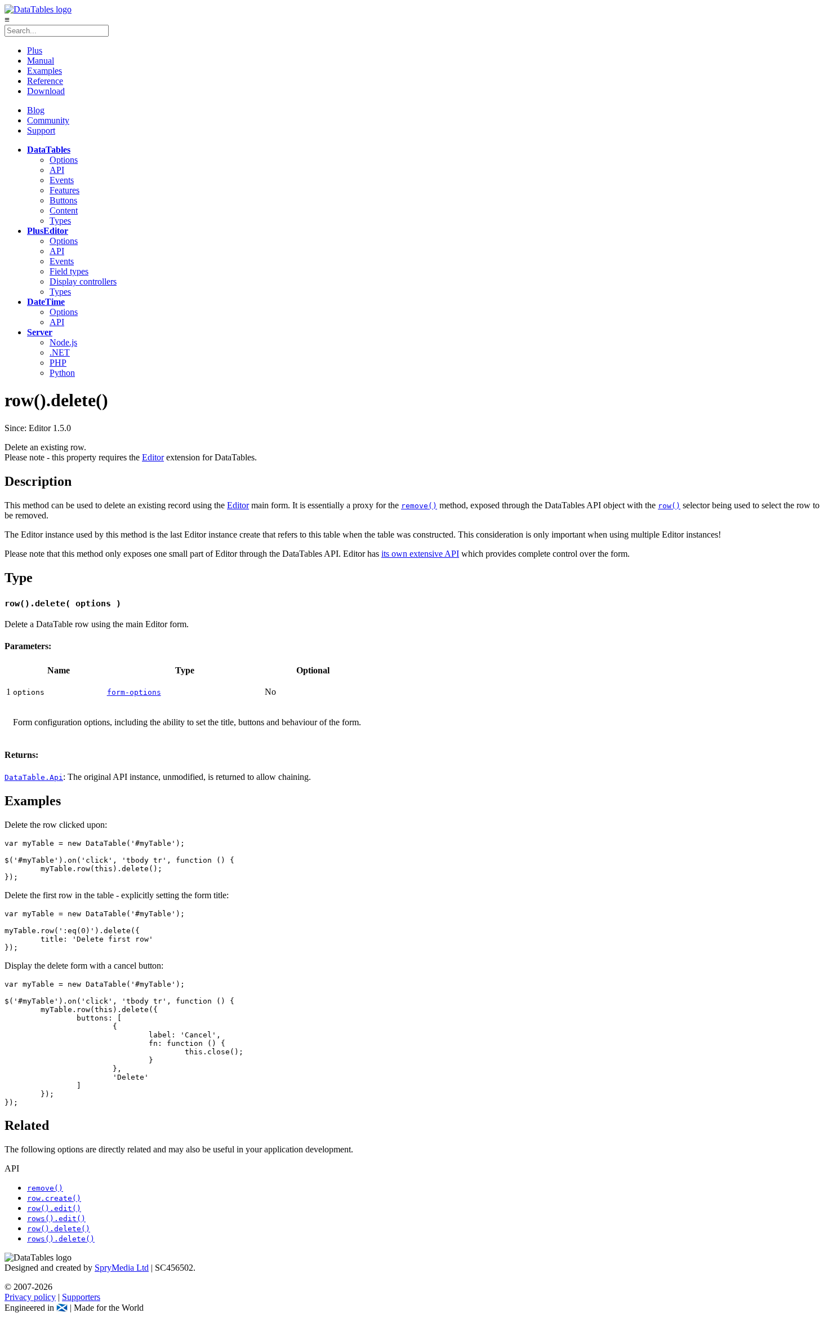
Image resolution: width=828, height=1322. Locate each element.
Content (64, 210)
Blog (35, 110)
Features (64, 190)
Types (60, 220)
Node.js (63, 342)
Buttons (63, 200)
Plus (34, 50)
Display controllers (83, 281)
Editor (153, 457)
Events (62, 180)
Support (41, 130)
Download (46, 91)
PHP (58, 362)
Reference (45, 81)
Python (62, 373)
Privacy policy (30, 1297)
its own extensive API (420, 553)
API (57, 170)
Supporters (81, 1297)
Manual (40, 60)
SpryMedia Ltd (122, 1267)
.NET (60, 352)
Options (64, 160)
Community (48, 120)
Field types (69, 271)
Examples (44, 71)
